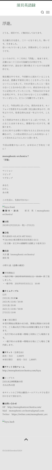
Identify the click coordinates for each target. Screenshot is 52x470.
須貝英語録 (26, 5)
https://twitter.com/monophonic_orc (30, 414)
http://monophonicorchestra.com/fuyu (21, 370)
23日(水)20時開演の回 (12, 381)
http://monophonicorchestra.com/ (24, 406)
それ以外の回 (8, 384)
